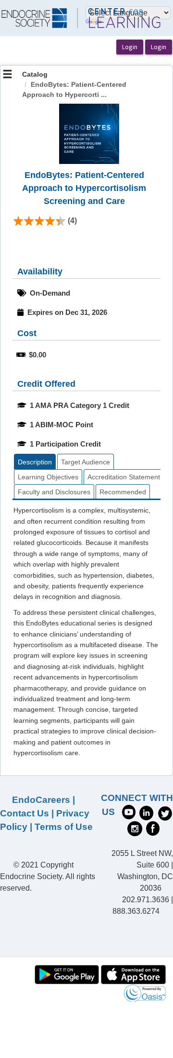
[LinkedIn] (146, 812)
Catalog (35, 74)
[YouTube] (129, 811)
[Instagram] (134, 828)
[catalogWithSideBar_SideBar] (7, 75)
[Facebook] (153, 828)
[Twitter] (165, 812)
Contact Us (24, 813)
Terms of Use (64, 827)
